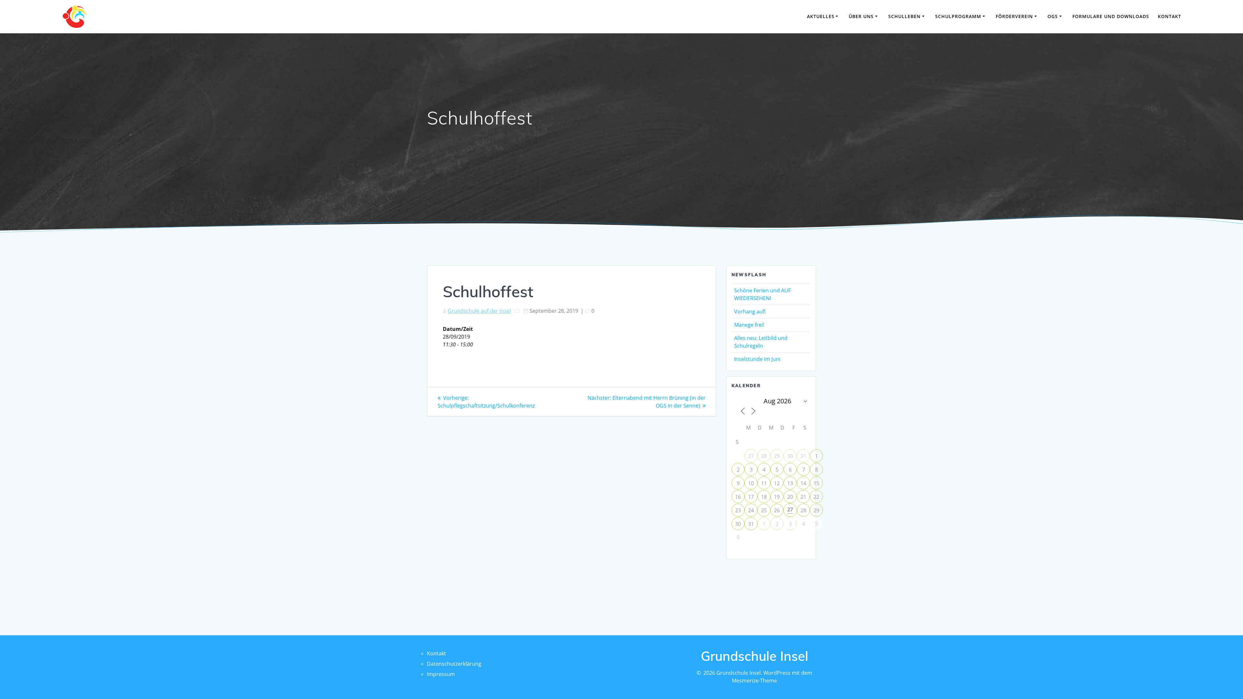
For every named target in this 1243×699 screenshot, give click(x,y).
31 (803, 456)
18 (764, 496)
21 (803, 496)
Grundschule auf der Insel (479, 310)
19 (777, 496)
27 (751, 456)
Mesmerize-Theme (754, 680)
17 (751, 496)
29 (777, 456)
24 (751, 510)
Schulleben (904, 16)
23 (738, 510)
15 (816, 483)
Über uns (861, 16)
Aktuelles (820, 16)
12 (777, 483)
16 (738, 496)
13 (790, 483)
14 (803, 483)
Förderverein (1014, 16)
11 (764, 483)
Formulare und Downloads (1110, 16)
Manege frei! (749, 324)
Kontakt (1169, 16)
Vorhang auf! (750, 311)
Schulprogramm (958, 16)
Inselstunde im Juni (757, 359)
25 (764, 510)
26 (777, 510)
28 (764, 456)
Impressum (441, 674)
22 (816, 496)
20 (790, 496)
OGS (1052, 16)
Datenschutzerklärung (454, 663)
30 (790, 456)
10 (751, 483)
